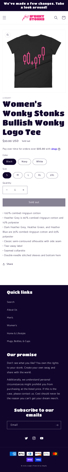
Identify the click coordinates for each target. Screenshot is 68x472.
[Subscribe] (57, 425)
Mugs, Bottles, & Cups (18, 341)
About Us (12, 310)
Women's (12, 326)
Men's (10, 318)
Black (9, 162)
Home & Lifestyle (16, 334)
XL (39, 175)
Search (11, 302)
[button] (4, 18)
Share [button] (10, 264)
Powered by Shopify (40, 466)
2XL (52, 175)
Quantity (7, 183)
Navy (24, 162)
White (39, 162)
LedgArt (30, 466)
